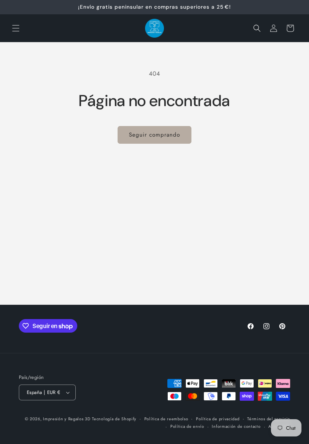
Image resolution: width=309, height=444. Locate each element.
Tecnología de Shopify (114, 419)
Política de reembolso (166, 419)
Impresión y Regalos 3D (66, 419)
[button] (16, 28)
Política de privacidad (217, 419)
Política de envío (187, 426)
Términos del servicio (268, 419)
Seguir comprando (154, 135)
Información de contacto (236, 426)
